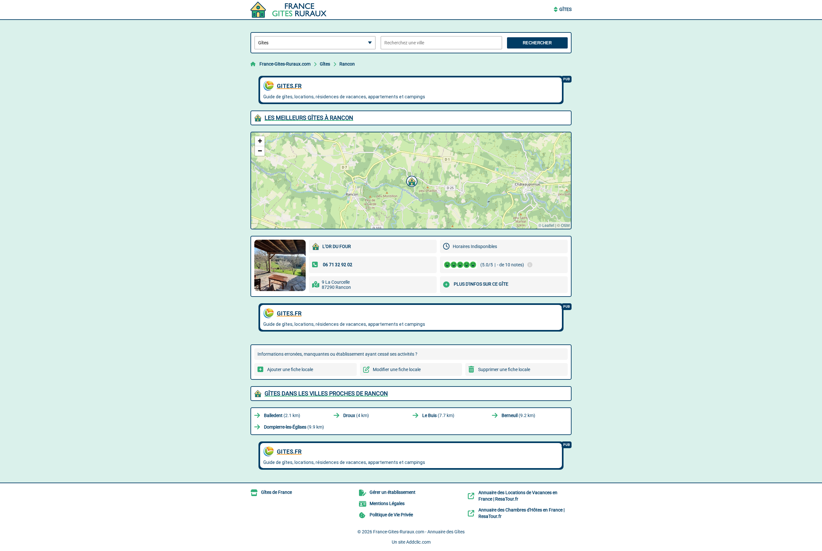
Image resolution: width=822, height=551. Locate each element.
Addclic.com (418, 542)
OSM (565, 225)
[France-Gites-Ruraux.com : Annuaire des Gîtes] (290, 10)
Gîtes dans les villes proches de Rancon (326, 393)
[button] (411, 180)
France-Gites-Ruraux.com (284, 64)
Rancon (347, 64)
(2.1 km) (282, 415)
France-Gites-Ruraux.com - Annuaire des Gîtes (419, 531)
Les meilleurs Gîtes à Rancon (309, 117)
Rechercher (537, 42)
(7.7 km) (438, 415)
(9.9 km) (294, 427)
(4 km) (356, 415)
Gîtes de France (276, 492)
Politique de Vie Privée (391, 514)
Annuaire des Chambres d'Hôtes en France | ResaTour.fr (521, 513)
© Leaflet (546, 225)
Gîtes (565, 9)
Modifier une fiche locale (397, 369)
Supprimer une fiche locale (504, 369)
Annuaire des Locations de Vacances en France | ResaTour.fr (517, 496)
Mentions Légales (387, 503)
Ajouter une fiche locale (290, 369)
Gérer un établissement (392, 492)
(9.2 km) (518, 415)
